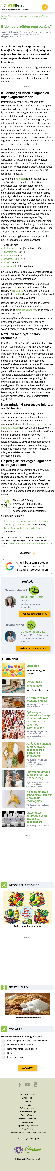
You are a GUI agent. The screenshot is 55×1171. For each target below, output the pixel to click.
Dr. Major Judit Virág (33, 631)
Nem (9, 1053)
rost (16, 156)
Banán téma (14, 543)
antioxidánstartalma (26, 310)
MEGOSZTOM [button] (25, 553)
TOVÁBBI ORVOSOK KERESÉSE (33, 648)
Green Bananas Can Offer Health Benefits (23, 528)
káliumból (9, 248)
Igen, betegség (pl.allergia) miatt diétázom (27, 1040)
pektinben (20, 178)
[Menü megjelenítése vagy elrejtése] (50, 7)
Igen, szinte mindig (16, 1057)
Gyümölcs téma (38, 543)
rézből (7, 262)
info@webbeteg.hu (30, 1138)
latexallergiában (9, 427)
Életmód (12, 16)
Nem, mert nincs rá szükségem (22, 1049)
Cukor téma (25, 543)
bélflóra (19, 294)
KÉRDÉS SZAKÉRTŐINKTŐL (35, 614)
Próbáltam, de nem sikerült (20, 1044)
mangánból (10, 266)
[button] (20, 1086)
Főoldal (4, 16)
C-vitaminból (10, 255)
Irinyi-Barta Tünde (32, 597)
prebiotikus (17, 291)
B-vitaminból (11, 252)
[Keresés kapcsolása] (45, 7)
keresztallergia (38, 424)
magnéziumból (12, 259)
